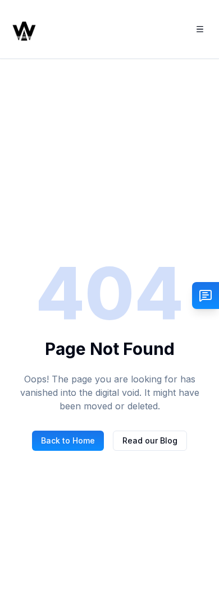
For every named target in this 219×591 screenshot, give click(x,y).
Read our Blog (149, 440)
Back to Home (68, 440)
